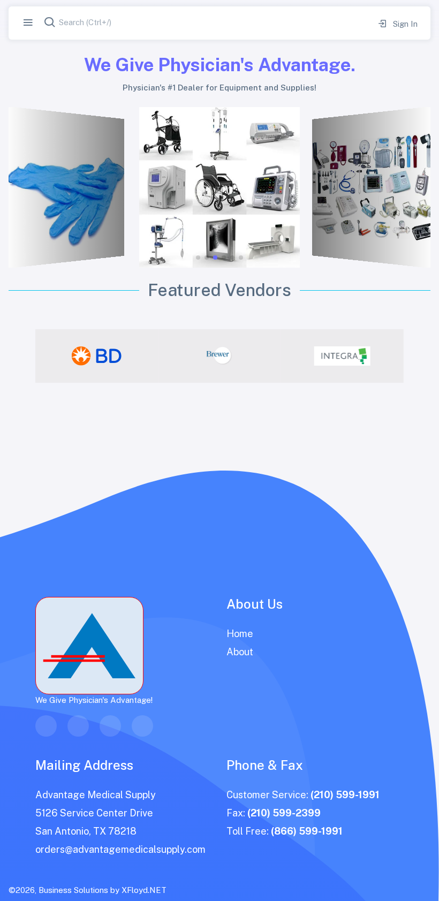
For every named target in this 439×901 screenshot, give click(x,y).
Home (239, 633)
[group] (96, 356)
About (239, 651)
